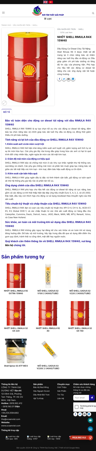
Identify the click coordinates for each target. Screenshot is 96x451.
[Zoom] (4, 103)
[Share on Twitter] (64, 79)
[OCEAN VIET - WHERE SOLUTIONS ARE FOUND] (48, 10)
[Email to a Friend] (68, 79)
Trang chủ (6, 25)
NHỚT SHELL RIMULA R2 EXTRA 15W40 (16, 292)
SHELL (35, 25)
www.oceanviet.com (10, 425)
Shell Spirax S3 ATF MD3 (16, 366)
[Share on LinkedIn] (73, 79)
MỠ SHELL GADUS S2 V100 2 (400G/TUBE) (48, 292)
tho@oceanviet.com (10, 419)
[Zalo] (90, 429)
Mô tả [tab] (6, 112)
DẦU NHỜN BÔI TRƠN (21, 25)
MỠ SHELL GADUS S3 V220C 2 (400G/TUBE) (48, 367)
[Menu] (3, 13)
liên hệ (9, 245)
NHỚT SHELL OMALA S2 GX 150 (80, 329)
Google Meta (74, 448)
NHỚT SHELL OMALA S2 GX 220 (16, 329)
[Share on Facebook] (59, 79)
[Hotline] (90, 438)
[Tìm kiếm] (93, 13)
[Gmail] (90, 420)
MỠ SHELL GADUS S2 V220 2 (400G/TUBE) (80, 292)
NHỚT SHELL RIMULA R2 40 (48, 329)
